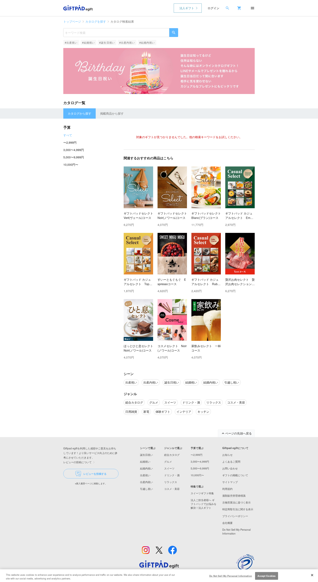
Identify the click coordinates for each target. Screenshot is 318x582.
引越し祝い (146, 489)
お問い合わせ (230, 468)
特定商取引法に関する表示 (237, 509)
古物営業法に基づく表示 (236, 502)
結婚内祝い (146, 468)
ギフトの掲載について (235, 475)
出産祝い (145, 475)
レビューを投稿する (95, 473)
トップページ (72, 21)
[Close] (312, 575)
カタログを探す (95, 21)
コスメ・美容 (172, 489)
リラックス (170, 482)
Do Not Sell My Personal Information (230, 576)
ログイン (213, 8)
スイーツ (169, 468)
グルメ (168, 461)
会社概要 (227, 523)
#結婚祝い (88, 42)
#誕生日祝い (107, 42)
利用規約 (227, 489)
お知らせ (227, 455)
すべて (67, 135)
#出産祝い (71, 42)
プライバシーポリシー (235, 516)
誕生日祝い (146, 455)
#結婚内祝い (147, 42)
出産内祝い (146, 482)
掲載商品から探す (112, 113)
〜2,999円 (70, 142)
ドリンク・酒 (172, 475)
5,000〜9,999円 (73, 157)
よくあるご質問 (231, 461)
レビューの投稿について (77, 462)
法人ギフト (186, 8)
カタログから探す (79, 113)
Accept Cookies (266, 576)
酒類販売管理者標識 (233, 495)
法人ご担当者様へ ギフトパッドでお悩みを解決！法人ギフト (203, 504)
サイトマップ (230, 482)
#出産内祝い (127, 42)
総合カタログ (172, 455)
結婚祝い (145, 461)
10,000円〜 (70, 164)
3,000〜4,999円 (73, 150)
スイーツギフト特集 (202, 493)
